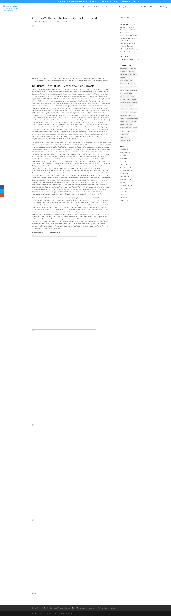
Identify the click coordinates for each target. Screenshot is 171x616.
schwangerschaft (125, 102)
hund (129, 87)
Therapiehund (104, 1)
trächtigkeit (123, 115)
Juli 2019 (122, 161)
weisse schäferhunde (132, 118)
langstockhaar (128, 93)
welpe (135, 128)
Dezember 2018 (125, 167)
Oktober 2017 (124, 182)
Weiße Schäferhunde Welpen (75, 1)
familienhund (124, 80)
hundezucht (133, 90)
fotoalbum (123, 84)
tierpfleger (133, 112)
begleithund (132, 71)
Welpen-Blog (126, 1)
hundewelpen (124, 90)
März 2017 (123, 201)
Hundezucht (92, 1)
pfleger (132, 96)
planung (122, 99)
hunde (134, 87)
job (121, 93)
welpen (122, 131)
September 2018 (125, 170)
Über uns (115, 1)
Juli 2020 (122, 155)
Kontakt (134, 1)
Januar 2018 (123, 176)
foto (131, 80)
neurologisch (124, 96)
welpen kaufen (124, 134)
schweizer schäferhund (126, 106)
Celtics (135, 74)
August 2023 (124, 152)
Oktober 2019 (124, 158)
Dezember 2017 (125, 179)
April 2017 (123, 198)
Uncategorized (67, 22)
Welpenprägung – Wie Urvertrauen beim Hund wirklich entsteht (127, 29)
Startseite (61, 1)
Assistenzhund (124, 68)
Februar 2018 (124, 173)
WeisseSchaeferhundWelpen (44, 22)
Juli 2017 (122, 191)
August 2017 (124, 188)
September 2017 (125, 185)
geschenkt (123, 87)
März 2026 (123, 149)
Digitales (122, 77)
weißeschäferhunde (125, 128)
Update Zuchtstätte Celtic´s (128, 35)
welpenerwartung (131, 131)
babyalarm (123, 71)
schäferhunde (133, 109)
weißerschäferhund (131, 121)
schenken (133, 99)
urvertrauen (132, 115)
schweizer (134, 102)
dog (128, 77)
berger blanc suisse (125, 74)
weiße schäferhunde (126, 124)
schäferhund (123, 109)
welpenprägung (124, 137)
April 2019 (123, 164)
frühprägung (131, 84)
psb (128, 99)
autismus (133, 68)
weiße (122, 121)
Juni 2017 (122, 195)
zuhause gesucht (125, 140)
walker (122, 118)
